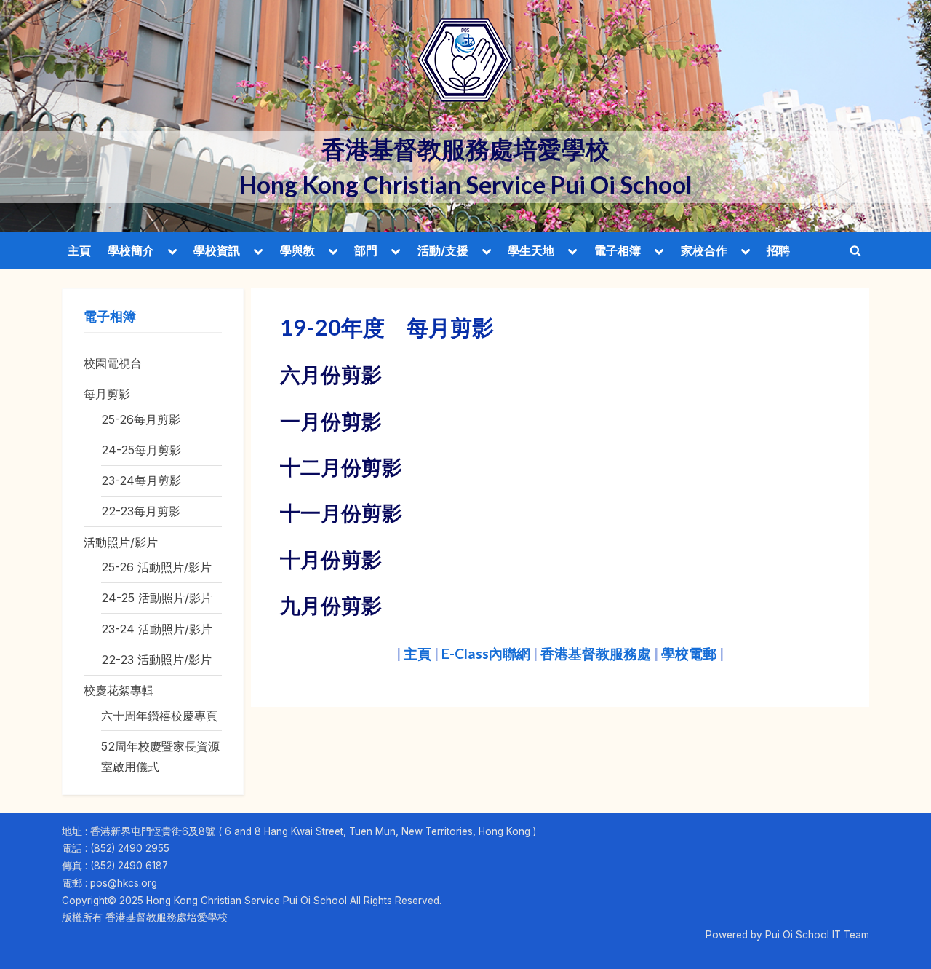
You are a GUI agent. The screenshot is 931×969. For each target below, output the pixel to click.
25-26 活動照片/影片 (156, 567)
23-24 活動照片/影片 (156, 629)
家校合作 (704, 250)
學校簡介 (131, 250)
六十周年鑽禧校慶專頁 (159, 715)
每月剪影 (107, 394)
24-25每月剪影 (141, 450)
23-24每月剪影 (141, 480)
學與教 (297, 250)
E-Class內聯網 (485, 653)
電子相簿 (617, 250)
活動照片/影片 (121, 542)
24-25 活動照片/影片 (156, 597)
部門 (365, 250)
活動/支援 (442, 250)
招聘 (778, 250)
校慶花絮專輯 (118, 690)
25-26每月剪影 (140, 419)
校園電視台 (113, 363)
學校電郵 (688, 653)
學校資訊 (216, 250)
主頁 (79, 250)
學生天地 (531, 250)
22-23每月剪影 (140, 511)
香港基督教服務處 (595, 653)
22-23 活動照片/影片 (156, 659)
